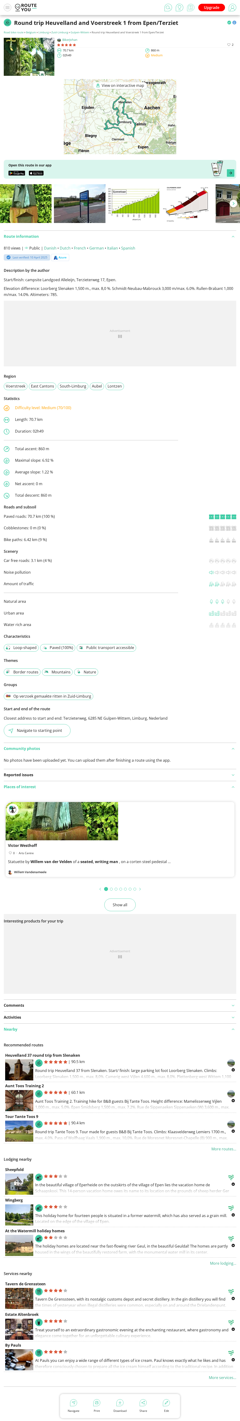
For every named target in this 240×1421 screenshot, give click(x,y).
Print (97, 1411)
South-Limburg (73, 386)
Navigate (73, 1411)
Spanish (128, 248)
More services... (222, 1377)
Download (120, 1411)
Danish (50, 248)
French (80, 248)
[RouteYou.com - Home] (26, 7)
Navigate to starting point (39, 730)
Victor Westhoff (22, 845)
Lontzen (115, 386)
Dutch (65, 248)
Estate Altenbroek (22, 1314)
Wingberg (14, 1200)
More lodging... (223, 1263)
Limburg (43, 32)
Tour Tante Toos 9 (21, 1116)
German (96, 248)
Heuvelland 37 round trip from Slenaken (42, 1055)
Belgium (31, 32)
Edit (166, 1411)
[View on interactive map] (120, 151)
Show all (120, 904)
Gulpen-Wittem (80, 32)
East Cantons (42, 386)
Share (143, 1411)
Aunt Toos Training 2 (24, 1085)
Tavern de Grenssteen (25, 1284)
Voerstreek (15, 386)
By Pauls (13, 1345)
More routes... (223, 1149)
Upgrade (211, 7)
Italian (112, 248)
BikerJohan (69, 40)
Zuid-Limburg (59, 32)
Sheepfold (14, 1169)
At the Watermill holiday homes (35, 1230)
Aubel (97, 386)
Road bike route (13, 32)
